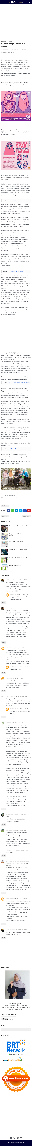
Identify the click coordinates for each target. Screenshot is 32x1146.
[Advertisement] (16, 22)
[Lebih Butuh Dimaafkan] (4, 544)
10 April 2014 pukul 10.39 (22, 594)
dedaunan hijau (10, 898)
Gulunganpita (10, 830)
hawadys (8, 722)
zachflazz (13, 594)
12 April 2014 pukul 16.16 (20, 830)
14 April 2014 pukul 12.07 (21, 898)
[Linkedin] (25, 510)
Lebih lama (26, 516)
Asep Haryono (10, 579)
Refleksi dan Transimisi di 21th (18, 557)
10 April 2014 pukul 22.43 (21, 696)
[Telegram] (16, 510)
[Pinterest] (29, 510)
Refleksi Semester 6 (15, 565)
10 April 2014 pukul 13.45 (19, 678)
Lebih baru (5, 516)
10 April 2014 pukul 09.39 (20, 579)
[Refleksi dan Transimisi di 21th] (4, 560)
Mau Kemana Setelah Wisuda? (16, 271)
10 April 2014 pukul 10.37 (17, 647)
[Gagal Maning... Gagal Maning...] (4, 552)
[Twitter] (12, 510)
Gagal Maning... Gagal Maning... (18, 549)
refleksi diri (5, 505)
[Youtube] (21, 1138)
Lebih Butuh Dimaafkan (14, 449)
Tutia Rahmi (9, 678)
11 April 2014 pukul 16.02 (22, 667)
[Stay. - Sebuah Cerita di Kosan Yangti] (4, 536)
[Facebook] (8, 510)
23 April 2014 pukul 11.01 (21, 929)
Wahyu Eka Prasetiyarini (13, 814)
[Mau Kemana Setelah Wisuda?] (4, 528)
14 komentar (23, 49)
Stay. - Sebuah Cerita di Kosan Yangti (19, 382)
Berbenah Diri (12, 201)
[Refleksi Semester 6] (4, 567)
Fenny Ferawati (10, 929)
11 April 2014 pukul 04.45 (17, 722)
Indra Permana (10, 696)
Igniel (18, 1143)
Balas (4, 602)
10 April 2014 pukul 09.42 (20, 608)
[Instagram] (18, 1138)
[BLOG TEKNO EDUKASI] (15, 2)
